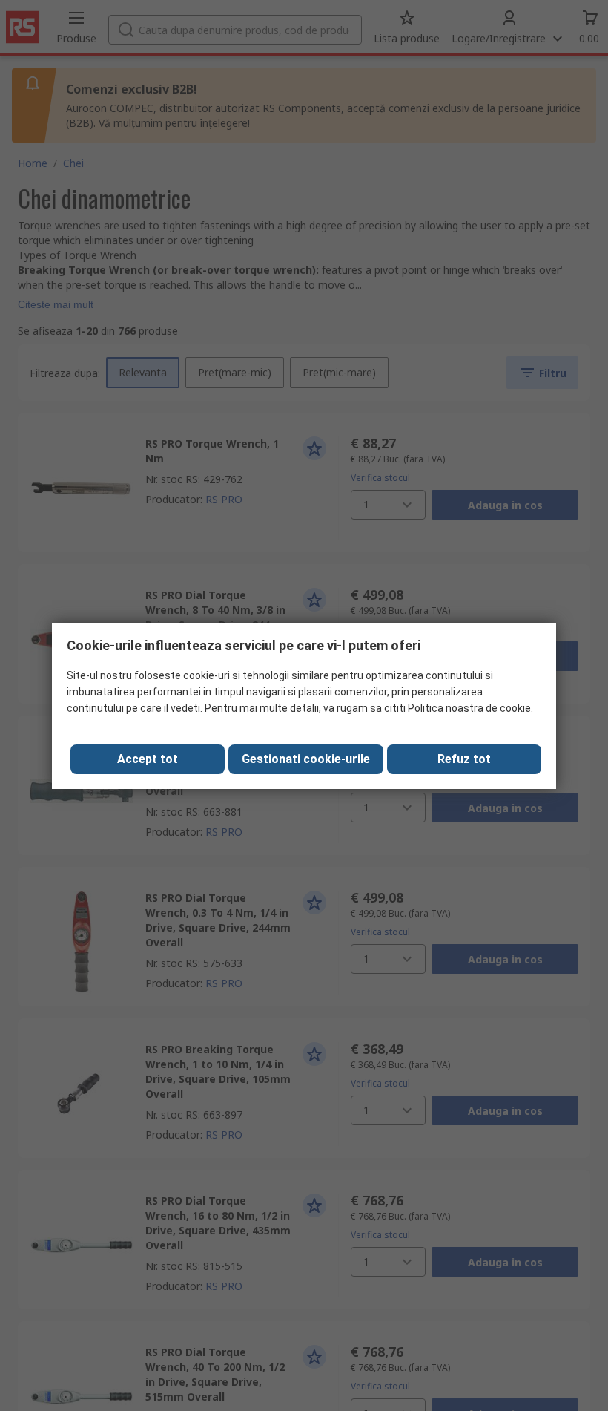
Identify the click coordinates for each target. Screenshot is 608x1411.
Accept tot (147, 759)
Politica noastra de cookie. (470, 708)
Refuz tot (464, 759)
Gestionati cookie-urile (306, 759)
